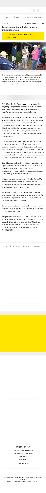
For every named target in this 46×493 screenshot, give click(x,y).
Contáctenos (23, 463)
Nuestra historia (23, 447)
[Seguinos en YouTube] (24, 484)
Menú (43, 10)
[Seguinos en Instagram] (27, 484)
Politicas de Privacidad (23, 453)
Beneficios (23, 460)
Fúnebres (23, 456)
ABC (6, 10)
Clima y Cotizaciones (26, 10)
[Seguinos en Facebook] (20, 484)
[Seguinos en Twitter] (22, 484)
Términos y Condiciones (23, 450)
